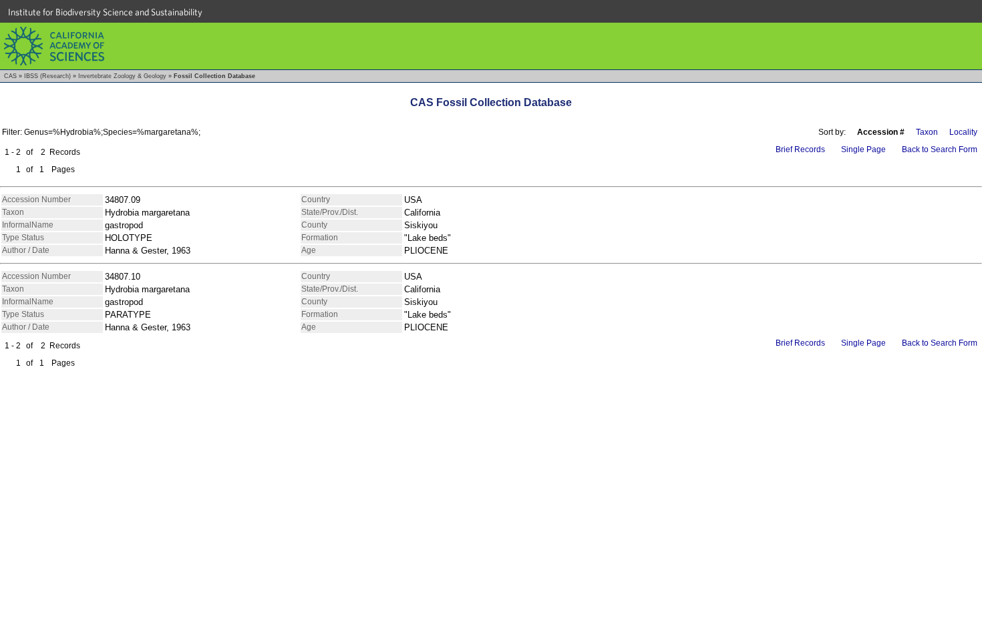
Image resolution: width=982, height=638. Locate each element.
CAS (10, 76)
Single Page (863, 149)
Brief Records (800, 149)
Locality (963, 132)
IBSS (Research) (47, 76)
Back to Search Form (939, 149)
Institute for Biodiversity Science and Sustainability (105, 12)
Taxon (927, 132)
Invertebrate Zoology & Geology (122, 76)
